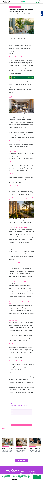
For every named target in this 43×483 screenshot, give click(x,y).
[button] (37, 480)
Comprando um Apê (16, 7)
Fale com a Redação (33, 473)
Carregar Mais (21, 460)
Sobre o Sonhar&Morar (33, 471)
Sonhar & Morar (6, 1)
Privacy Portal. (14, 479)
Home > (11, 7)
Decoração (21, 473)
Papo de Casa (21, 471)
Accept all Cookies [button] (37, 475)
